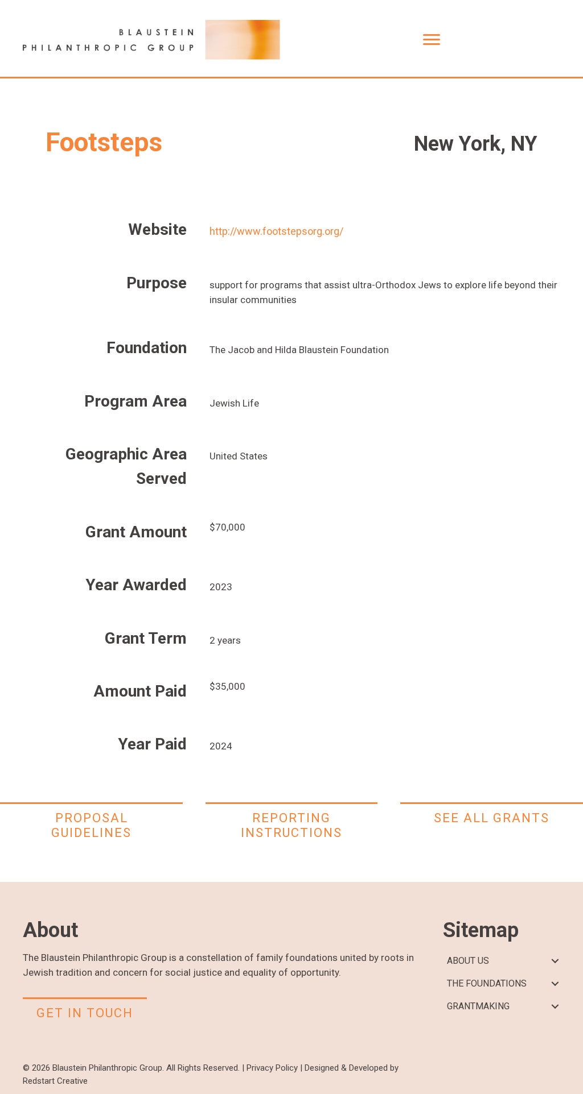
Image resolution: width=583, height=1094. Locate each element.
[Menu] (431, 39)
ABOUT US (468, 960)
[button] (554, 961)
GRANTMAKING (478, 1006)
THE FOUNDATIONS (487, 983)
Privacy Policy (272, 1068)
